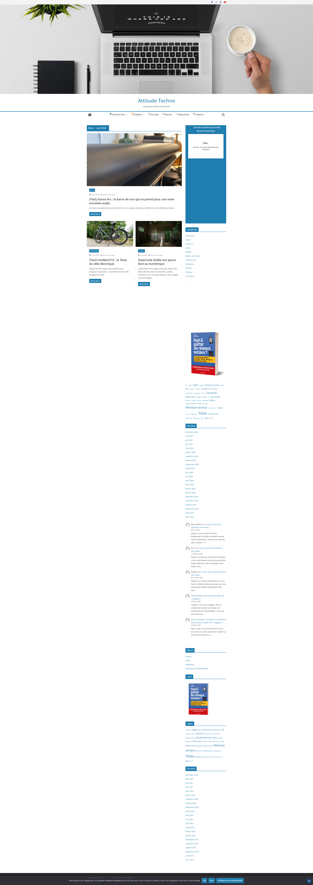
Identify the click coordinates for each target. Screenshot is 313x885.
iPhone (187, 400)
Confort (197, 389)
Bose (222, 385)
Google (199, 397)
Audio (92, 190)
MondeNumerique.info (206, 221)
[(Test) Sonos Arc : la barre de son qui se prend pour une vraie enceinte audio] (134, 159)
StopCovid (194, 414)
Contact (188, 656)
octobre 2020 (190, 460)
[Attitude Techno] (156, 6)
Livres (187, 248)
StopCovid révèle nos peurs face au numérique (157, 262)
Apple (195, 385)
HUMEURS (137, 114)
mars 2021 (189, 448)
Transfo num (213, 414)
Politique (205, 400)
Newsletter (183, 114)
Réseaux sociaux (196, 407)
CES (187, 389)
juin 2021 (189, 440)
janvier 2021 (190, 452)
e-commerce (189, 393)
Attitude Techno (156, 100)
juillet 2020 (190, 468)
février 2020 (190, 488)
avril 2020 (189, 480)
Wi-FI (211, 418)
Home (187, 660)
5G (186, 385)
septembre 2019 (192, 509)
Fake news (190, 396)
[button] (126, 115)
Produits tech (190, 260)
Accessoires (190, 236)
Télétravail (188, 418)
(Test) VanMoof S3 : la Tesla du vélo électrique (108, 262)
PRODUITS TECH (118, 114)
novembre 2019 (191, 501)
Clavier (192, 389)
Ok (204, 880)
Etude (203, 393)
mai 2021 (189, 444)
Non (212, 880)
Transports (94, 251)
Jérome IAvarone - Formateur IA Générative (208, 619)
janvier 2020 (190, 492)
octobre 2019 (190, 505)
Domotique (214, 389)
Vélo (206, 418)
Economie (197, 393)
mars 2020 (189, 484)
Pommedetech (197, 595)
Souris (187, 414)
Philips (193, 400)
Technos (188, 272)
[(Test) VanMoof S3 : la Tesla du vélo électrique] (110, 234)
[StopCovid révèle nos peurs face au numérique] (159, 234)
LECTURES (154, 114)
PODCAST (168, 114)
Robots (212, 400)
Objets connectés (192, 256)
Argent (201, 385)
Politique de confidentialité (196, 668)
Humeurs (189, 244)
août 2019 (189, 513)
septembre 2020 (192, 464)
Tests (202, 413)
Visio (202, 418)
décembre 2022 (191, 432)
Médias (188, 252)
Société (141, 251)
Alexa (190, 385)
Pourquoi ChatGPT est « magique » (208, 622)
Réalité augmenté (190, 403)
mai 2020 (189, 476)
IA (208, 397)
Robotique (189, 264)
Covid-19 (205, 388)
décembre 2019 (191, 496)
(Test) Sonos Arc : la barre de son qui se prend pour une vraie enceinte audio (131, 201)
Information (215, 397)
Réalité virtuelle (202, 403)
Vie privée (196, 418)
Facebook (212, 392)
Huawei (204, 397)
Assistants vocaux (212, 385)
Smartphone (212, 408)
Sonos (219, 408)
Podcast (198, 400)
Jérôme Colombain (108, 194)
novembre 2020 (191, 456)
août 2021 (189, 436)
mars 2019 (189, 517)
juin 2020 (189, 472)
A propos (199, 114)
